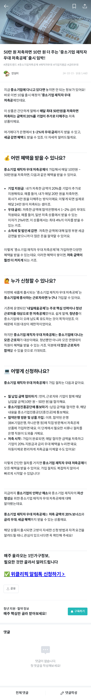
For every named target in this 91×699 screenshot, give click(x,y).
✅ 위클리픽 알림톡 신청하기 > (35, 574)
